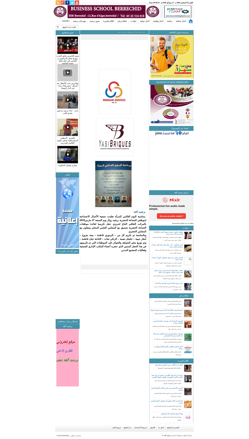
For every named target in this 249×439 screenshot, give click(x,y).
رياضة (169, 21)
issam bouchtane (63, 436)
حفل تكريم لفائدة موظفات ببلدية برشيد (131, 32)
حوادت (133, 21)
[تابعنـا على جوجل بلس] (63, 2)
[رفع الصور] (114, 114)
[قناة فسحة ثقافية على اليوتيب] (77, 2)
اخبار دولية (145, 21)
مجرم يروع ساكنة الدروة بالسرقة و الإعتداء (169, 283)
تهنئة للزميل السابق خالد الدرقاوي (172, 414)
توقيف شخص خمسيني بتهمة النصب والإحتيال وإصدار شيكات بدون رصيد (168, 233)
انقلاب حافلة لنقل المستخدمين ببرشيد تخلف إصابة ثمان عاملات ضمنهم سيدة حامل (168, 271)
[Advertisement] (55, 298)
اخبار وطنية (158, 21)
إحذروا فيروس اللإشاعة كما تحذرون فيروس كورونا (167, 310)
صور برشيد (94, 21)
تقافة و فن (122, 21)
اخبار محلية (181, 21)
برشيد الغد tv (166, 435)
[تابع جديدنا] (58, 2)
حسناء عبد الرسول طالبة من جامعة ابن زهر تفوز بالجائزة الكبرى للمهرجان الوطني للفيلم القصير (167, 376)
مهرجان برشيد (79, 21)
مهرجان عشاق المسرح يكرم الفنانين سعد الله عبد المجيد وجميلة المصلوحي (168, 334)
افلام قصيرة (108, 21)
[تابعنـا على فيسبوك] (67, 2)
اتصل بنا (161, 427)
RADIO (65, 21)
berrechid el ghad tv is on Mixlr (183, 223)
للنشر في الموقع (173, 427)
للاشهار (152, 427)
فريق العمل (116, 427)
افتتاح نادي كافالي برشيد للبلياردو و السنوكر (169, 365)
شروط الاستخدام (140, 427)
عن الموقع (127, 427)
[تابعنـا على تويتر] (72, 2)
